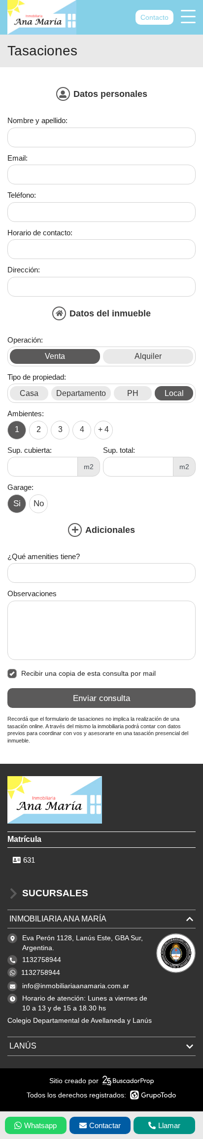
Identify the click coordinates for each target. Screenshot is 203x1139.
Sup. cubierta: (29, 450)
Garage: (20, 487)
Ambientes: (25, 413)
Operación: (25, 340)
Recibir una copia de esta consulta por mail (88, 673)
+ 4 (103, 429)
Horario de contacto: (39, 232)
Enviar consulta (101, 698)
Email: (17, 158)
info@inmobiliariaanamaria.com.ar (75, 986)
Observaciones (32, 593)
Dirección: (23, 269)
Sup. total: (119, 450)
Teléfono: (21, 195)
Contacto (154, 17)
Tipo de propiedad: (36, 377)
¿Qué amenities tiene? (43, 556)
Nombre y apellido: (37, 120)
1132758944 (40, 972)
